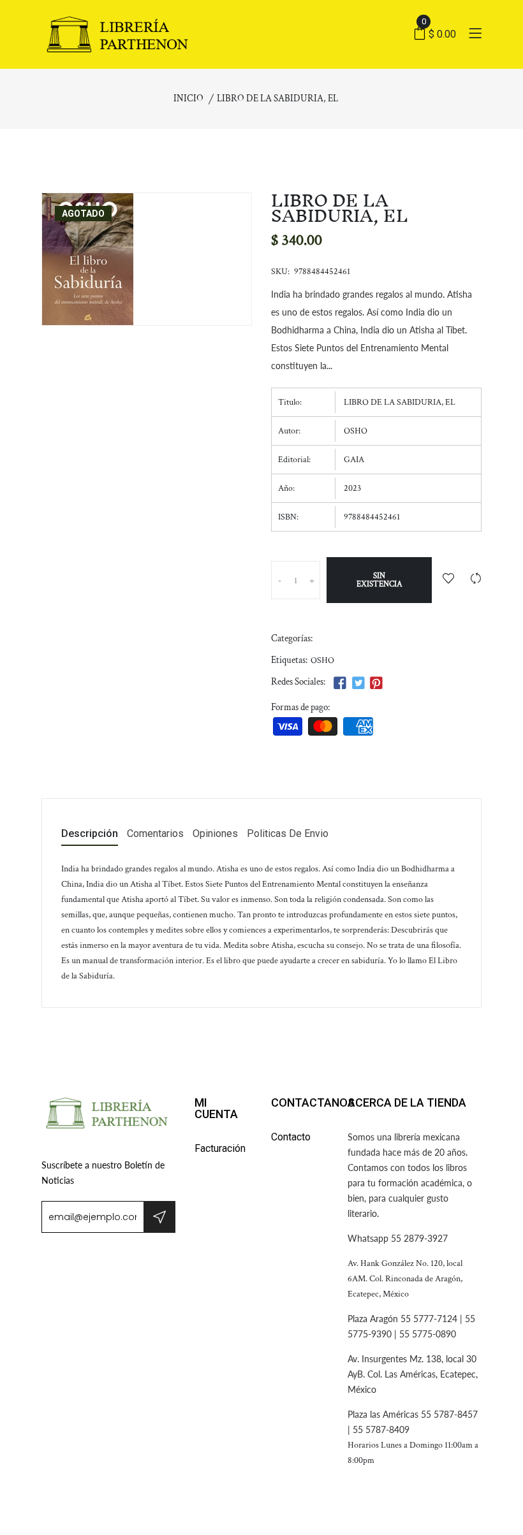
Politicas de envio (287, 834)
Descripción (89, 834)
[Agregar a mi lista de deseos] (448, 579)
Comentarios (155, 834)
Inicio (188, 98)
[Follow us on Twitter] (358, 683)
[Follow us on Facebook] (340, 683)
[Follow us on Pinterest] (376, 683)
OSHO (322, 660)
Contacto (291, 1137)
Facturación (220, 1148)
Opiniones (215, 834)
